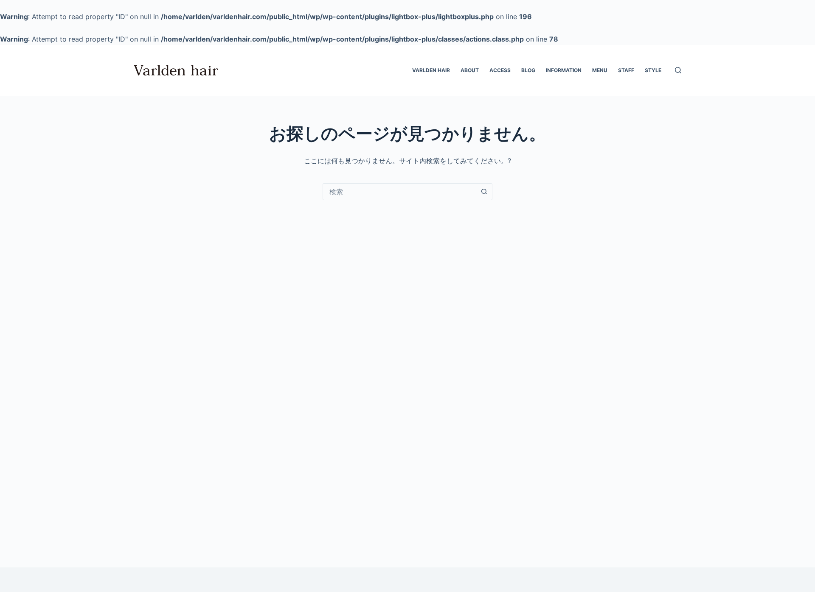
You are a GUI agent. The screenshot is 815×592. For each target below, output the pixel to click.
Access (500, 70)
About (470, 70)
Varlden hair (431, 70)
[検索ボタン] (484, 192)
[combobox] (399, 191)
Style (653, 70)
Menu (599, 70)
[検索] (678, 70)
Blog (528, 70)
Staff (626, 70)
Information (564, 70)
